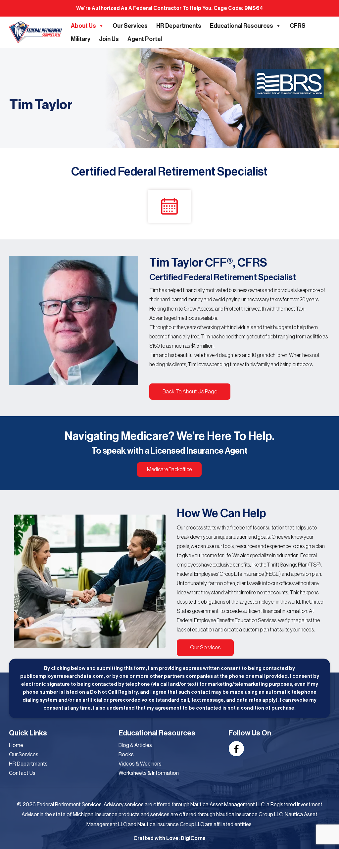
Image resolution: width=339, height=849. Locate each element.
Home (16, 745)
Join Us (109, 39)
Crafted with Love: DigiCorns (169, 838)
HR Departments (178, 26)
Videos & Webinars (140, 764)
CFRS (298, 26)
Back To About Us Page (190, 391)
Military (80, 39)
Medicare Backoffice (169, 469)
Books (126, 754)
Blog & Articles (135, 745)
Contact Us (22, 773)
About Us (83, 26)
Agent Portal (144, 39)
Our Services (130, 26)
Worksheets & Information (149, 773)
